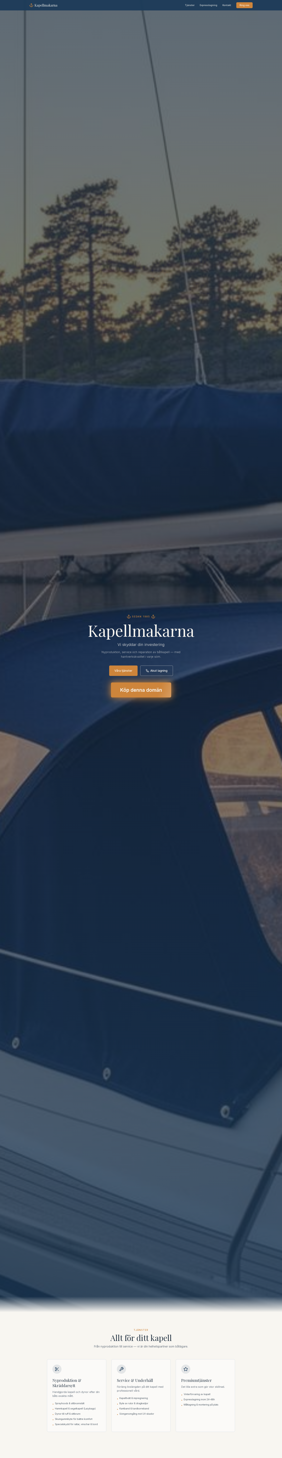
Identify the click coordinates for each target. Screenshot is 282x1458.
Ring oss (244, 5)
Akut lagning (158, 670)
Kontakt (226, 5)
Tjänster (190, 5)
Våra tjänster (123, 670)
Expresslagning (208, 5)
